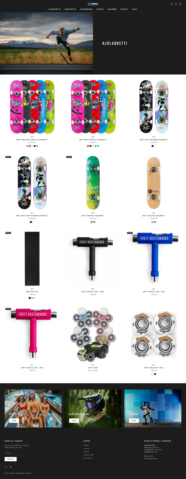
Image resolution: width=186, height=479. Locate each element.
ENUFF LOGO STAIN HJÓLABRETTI (153, 216)
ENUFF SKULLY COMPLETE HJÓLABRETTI (93, 140)
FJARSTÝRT (124, 9)
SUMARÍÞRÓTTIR (70, 9)
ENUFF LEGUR (93, 368)
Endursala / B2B (88, 455)
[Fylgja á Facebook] (6, 467)
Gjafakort (86, 452)
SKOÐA (14, 420)
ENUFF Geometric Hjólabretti (92, 216)
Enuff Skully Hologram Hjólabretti (154, 140)
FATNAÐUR (100, 9)
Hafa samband (88, 458)
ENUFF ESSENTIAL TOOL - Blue (154, 292)
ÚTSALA (134, 9)
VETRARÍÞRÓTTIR (55, 9)
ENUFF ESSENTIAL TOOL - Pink (32, 368)
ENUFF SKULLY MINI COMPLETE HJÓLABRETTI (32, 140)
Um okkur (86, 448)
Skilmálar (86, 445)
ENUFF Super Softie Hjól (153, 368)
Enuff (32, 137)
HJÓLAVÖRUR (112, 9)
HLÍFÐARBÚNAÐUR (86, 9)
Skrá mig (10, 459)
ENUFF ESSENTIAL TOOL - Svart (93, 292)
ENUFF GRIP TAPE (32, 292)
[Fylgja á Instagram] (11, 467)
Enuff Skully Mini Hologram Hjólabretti (32, 216)
